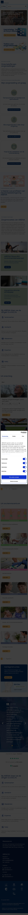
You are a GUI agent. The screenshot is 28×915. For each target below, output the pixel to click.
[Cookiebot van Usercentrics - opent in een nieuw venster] (21, 432)
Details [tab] (14, 436)
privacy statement (5, 454)
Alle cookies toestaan (14, 477)
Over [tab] (23, 436)
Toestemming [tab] (5, 436)
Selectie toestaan (14, 481)
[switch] (25, 463)
